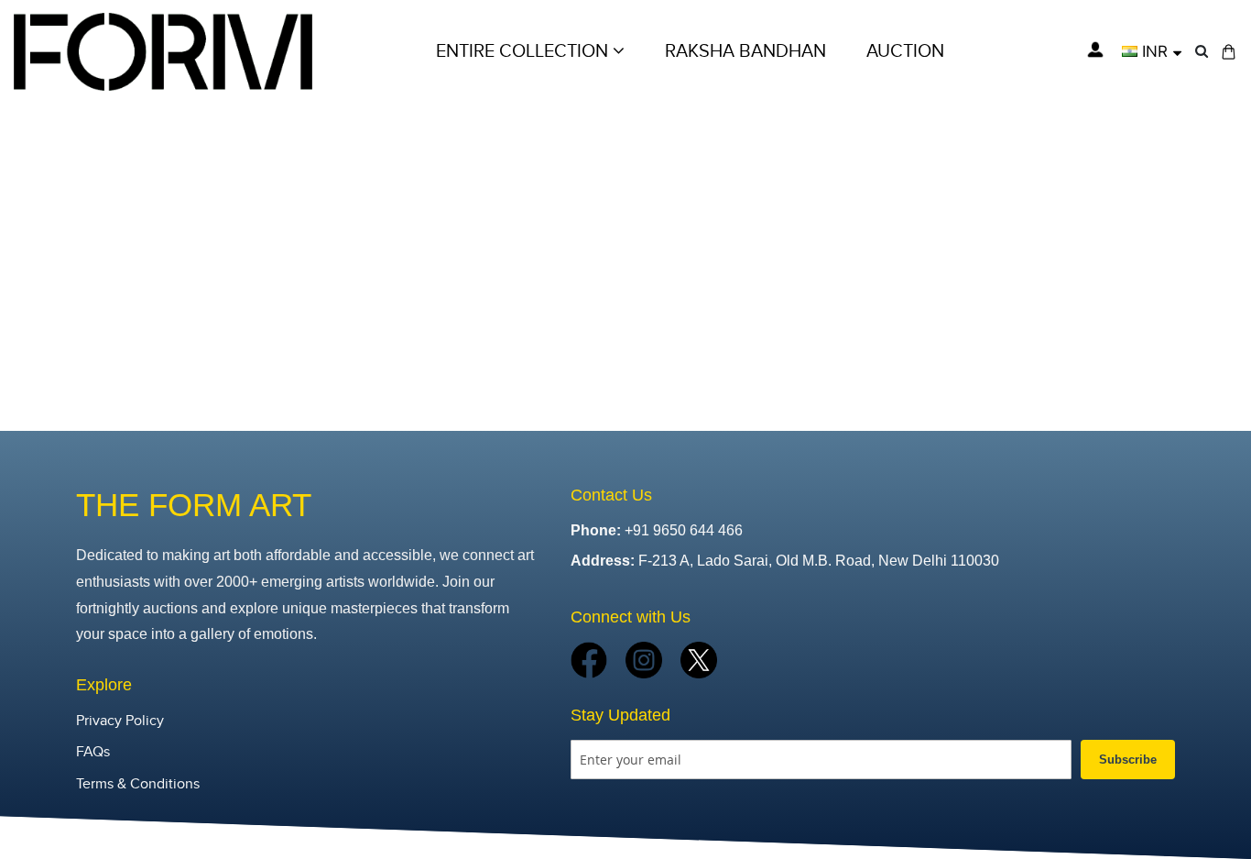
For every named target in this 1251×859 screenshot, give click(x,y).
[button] (1151, 51)
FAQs (93, 752)
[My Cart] (1228, 52)
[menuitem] (905, 51)
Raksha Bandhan (745, 51)
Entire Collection (524, 51)
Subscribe (1128, 759)
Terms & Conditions (138, 784)
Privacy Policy (120, 721)
